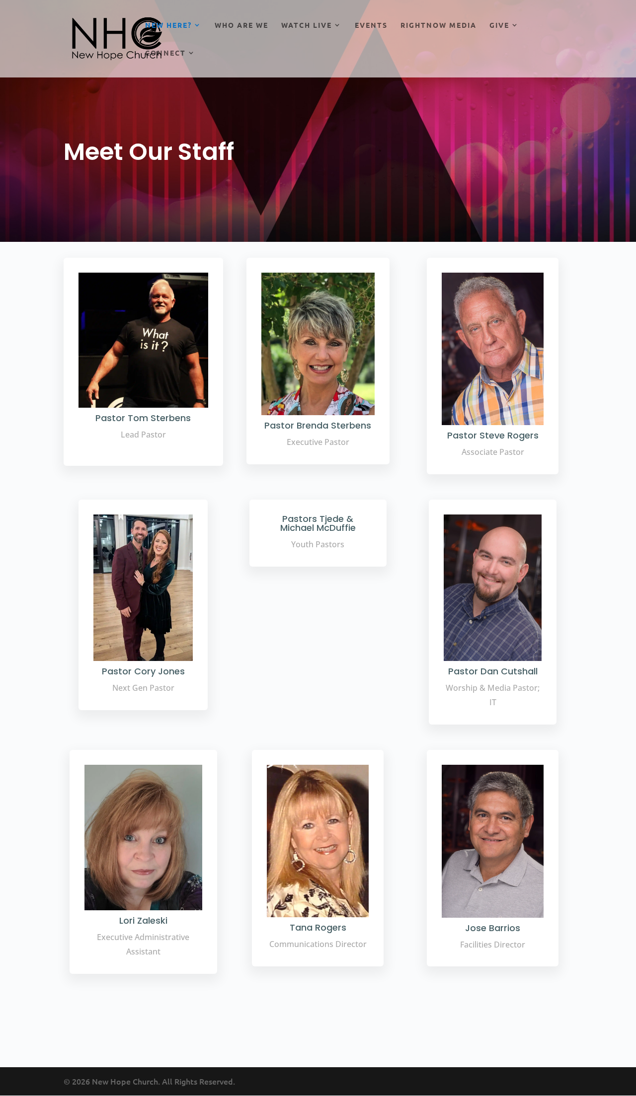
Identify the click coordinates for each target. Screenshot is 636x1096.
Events (371, 25)
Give (499, 25)
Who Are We (241, 25)
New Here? (168, 25)
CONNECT (165, 53)
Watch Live (306, 25)
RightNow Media (438, 25)
